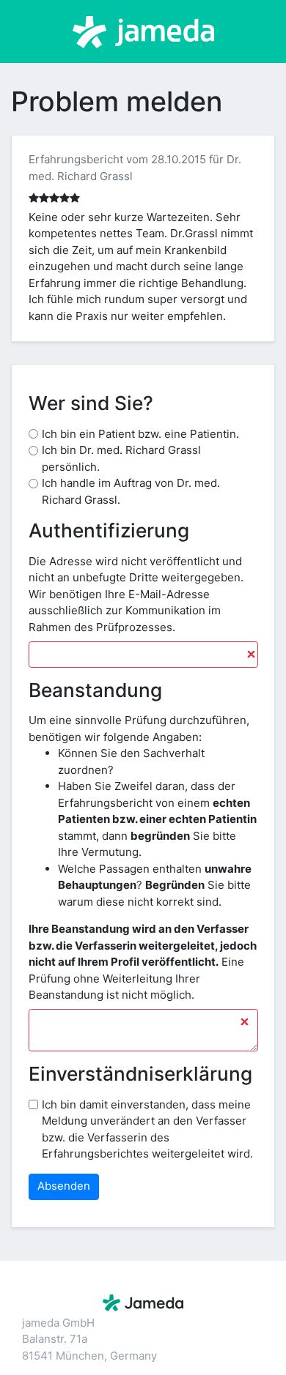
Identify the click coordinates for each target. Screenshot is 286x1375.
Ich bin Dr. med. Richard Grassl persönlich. (121, 458)
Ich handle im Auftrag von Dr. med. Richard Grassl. (131, 491)
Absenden (63, 1186)
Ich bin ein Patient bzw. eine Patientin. (140, 434)
